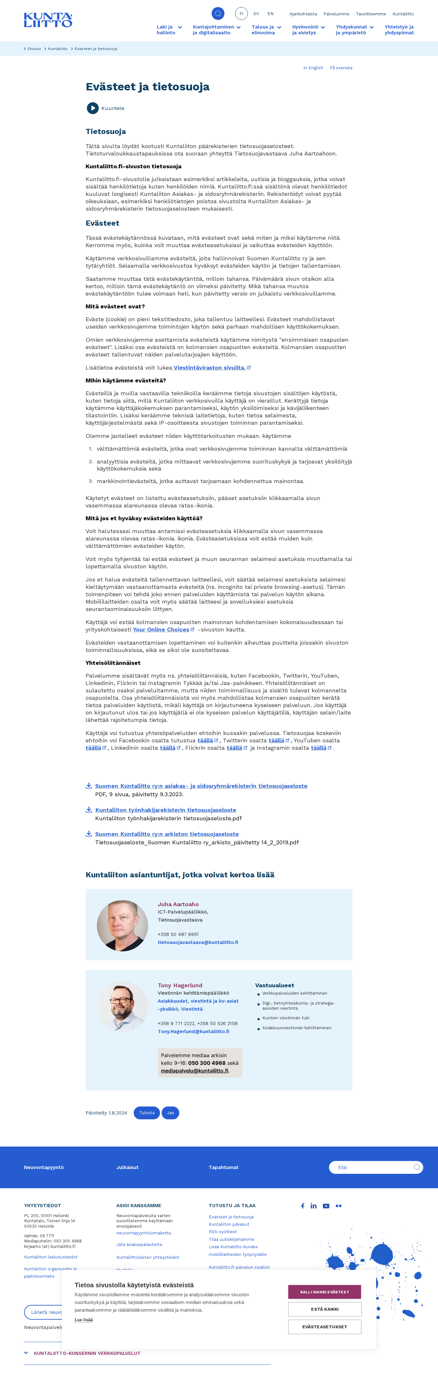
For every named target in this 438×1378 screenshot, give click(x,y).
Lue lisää (84, 1319)
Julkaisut (127, 1167)
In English (313, 67)
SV (256, 13)
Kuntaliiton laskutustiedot (51, 1257)
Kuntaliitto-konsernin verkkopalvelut (87, 1353)
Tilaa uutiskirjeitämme (231, 1239)
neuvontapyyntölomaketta (143, 1233)
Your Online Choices (164, 629)
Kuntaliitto (403, 14)
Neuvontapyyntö (44, 1167)
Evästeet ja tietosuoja (231, 1217)
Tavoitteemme (371, 14)
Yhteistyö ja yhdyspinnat (399, 30)
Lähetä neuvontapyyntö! (59, 1312)
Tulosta (147, 1112)
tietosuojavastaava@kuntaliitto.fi (198, 942)
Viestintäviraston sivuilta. (212, 367)
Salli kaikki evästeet (324, 1292)
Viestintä (192, 1009)
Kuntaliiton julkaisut (229, 1224)
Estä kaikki (325, 1309)
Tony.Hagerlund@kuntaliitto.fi (193, 1031)
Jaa (170, 1112)
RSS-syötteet (223, 1231)
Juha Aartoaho (178, 904)
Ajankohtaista (303, 14)
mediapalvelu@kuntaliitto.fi (194, 1070)
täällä (208, 740)
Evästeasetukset (325, 1326)
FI (241, 13)
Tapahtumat (224, 1167)
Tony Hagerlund (180, 985)
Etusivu (34, 49)
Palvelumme (337, 14)
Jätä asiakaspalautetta (139, 1244)
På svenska (341, 67)
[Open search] (218, 13)
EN (270, 13)
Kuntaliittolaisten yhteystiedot (147, 1257)
